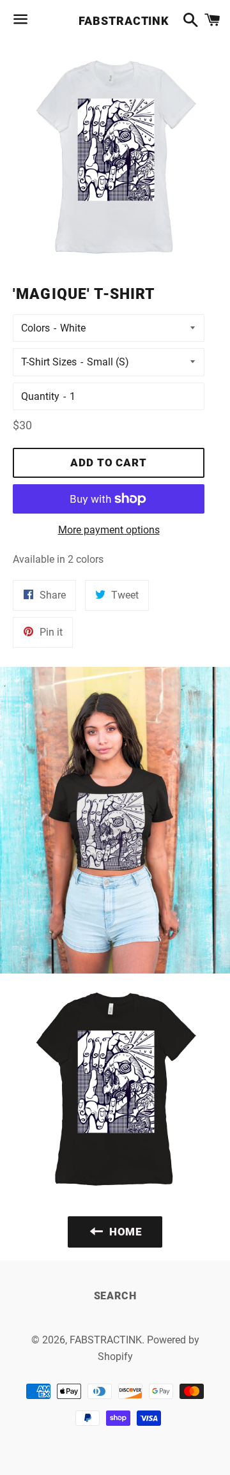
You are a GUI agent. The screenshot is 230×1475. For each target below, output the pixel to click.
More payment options (109, 530)
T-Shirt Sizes (49, 362)
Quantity (40, 396)
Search (115, 1296)
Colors (35, 328)
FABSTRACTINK (115, 20)
